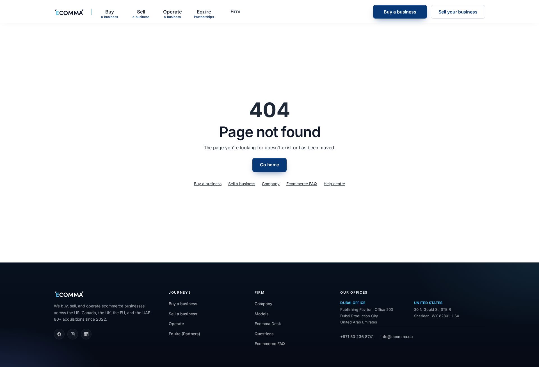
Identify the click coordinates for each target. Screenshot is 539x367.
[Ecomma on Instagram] (72, 334)
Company (271, 183)
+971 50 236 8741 (357, 336)
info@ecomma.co (396, 336)
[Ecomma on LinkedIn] (86, 334)
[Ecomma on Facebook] (59, 334)
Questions (264, 333)
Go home (269, 164)
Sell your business (458, 12)
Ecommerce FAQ (301, 183)
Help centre (334, 183)
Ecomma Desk (268, 323)
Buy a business (400, 12)
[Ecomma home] (69, 12)
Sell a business (241, 183)
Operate (176, 323)
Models (262, 313)
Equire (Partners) (184, 333)
